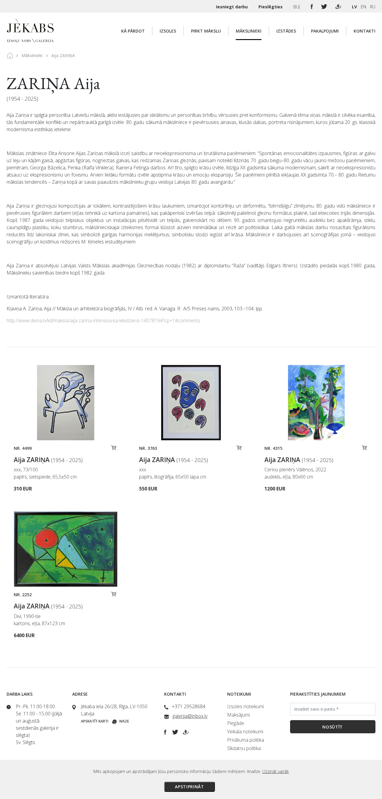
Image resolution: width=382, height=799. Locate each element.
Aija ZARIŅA (48, 460)
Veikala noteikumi (245, 731)
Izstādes (286, 31)
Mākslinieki (248, 31)
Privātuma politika (245, 740)
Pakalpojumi (325, 31)
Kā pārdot (133, 31)
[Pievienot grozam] (113, 449)
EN (363, 7)
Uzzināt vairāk (275, 771)
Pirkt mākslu (206, 31)
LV (354, 7)
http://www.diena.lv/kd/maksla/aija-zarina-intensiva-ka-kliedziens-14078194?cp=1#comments (103, 320)
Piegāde (235, 723)
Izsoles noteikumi (245, 706)
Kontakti (364, 31)
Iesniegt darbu (232, 7)
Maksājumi (238, 714)
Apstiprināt (189, 786)
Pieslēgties (271, 7)
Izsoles (168, 31)
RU (372, 7)
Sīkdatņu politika (244, 748)
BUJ (297, 7)
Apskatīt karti (94, 721)
